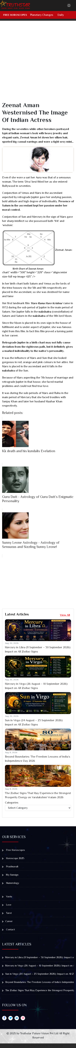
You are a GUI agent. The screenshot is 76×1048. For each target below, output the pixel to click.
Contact (10, 929)
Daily (60, 14)
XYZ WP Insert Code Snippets (25, 1046)
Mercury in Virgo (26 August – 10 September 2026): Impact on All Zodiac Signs (36, 686)
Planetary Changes (41, 14)
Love (8, 904)
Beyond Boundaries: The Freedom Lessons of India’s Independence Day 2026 (37, 758)
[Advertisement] (38, 63)
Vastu (8, 896)
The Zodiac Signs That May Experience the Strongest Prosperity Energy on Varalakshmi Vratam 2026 (38, 795)
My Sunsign (11, 874)
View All (65, 614)
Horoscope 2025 (14, 858)
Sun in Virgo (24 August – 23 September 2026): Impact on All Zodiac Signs (34, 722)
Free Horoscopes (15, 15)
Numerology (12, 883)
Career (9, 921)
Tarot (8, 913)
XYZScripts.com (56, 1046)
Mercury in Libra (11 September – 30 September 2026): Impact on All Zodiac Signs (38, 649)
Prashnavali (11, 866)
